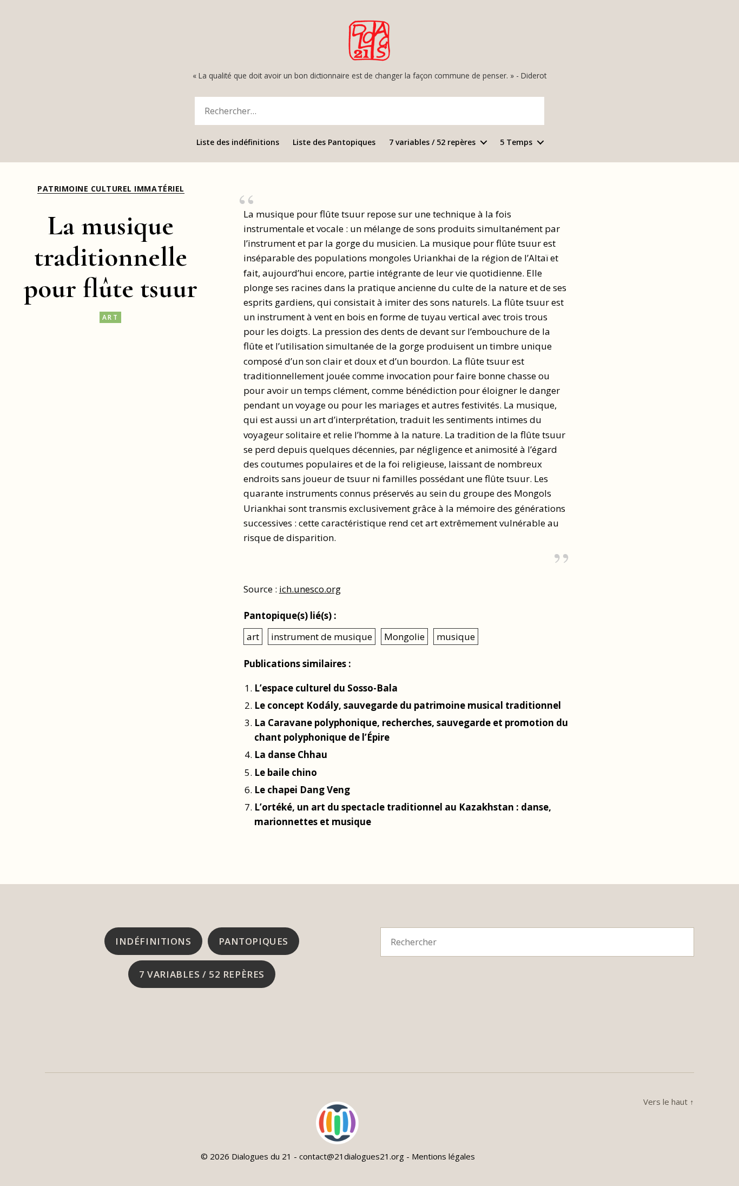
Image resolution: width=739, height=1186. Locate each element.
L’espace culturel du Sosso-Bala (326, 688)
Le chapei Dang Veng (302, 789)
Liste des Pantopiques (334, 142)
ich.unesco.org (310, 589)
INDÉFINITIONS (153, 941)
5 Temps (516, 142)
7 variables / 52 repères (432, 142)
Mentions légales (443, 1156)
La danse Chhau (290, 754)
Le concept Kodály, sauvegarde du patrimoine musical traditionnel (407, 705)
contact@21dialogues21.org (351, 1156)
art (110, 317)
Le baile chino (285, 772)
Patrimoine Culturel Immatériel (110, 189)
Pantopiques (253, 941)
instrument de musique (321, 636)
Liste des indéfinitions (237, 142)
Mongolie (404, 636)
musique (456, 636)
